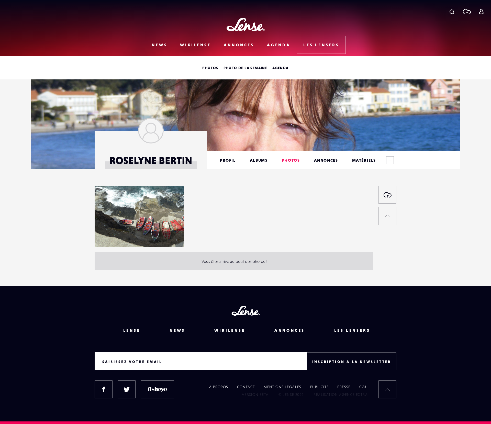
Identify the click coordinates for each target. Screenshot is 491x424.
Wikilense (195, 45)
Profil (228, 160)
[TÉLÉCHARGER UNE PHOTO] (387, 195)
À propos (218, 387)
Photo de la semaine (245, 68)
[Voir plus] (390, 160)
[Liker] (173, 200)
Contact (246, 387)
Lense (131, 330)
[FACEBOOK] (104, 389)
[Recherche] (452, 11)
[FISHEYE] (157, 389)
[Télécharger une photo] (466, 11)
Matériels (364, 160)
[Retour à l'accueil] (246, 24)
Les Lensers (321, 45)
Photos (210, 68)
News (159, 45)
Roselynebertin (113, 236)
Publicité (319, 387)
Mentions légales (282, 387)
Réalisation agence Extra (341, 394)
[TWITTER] (127, 389)
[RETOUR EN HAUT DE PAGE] (387, 216)
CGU (363, 387)
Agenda (279, 45)
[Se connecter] (481, 11)
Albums (259, 160)
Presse (343, 387)
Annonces (239, 45)
